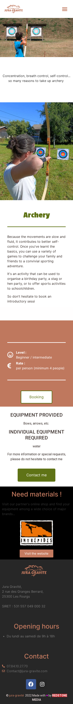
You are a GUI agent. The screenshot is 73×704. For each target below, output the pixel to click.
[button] (64, 9)
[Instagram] (42, 684)
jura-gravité (16, 695)
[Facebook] (31, 684)
